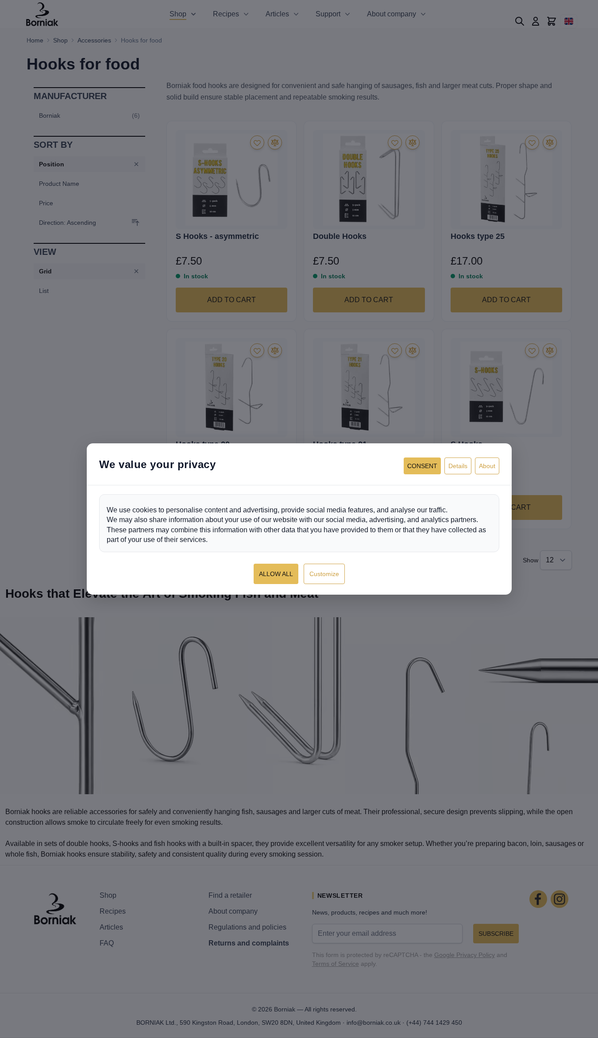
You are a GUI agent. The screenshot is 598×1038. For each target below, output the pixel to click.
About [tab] (487, 465)
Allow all (276, 573)
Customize (324, 573)
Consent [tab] (422, 465)
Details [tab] (457, 465)
